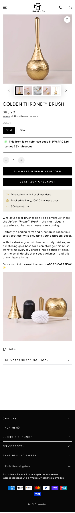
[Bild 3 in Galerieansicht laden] (37, 90)
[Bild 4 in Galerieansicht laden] (47, 90)
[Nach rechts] (66, 90)
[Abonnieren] (70, 466)
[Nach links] (9, 90)
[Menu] (4, 7)
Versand (6, 116)
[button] (61, 7)
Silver (23, 130)
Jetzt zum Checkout (37, 181)
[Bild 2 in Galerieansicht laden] (28, 90)
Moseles (42, 504)
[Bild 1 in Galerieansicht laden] (19, 90)
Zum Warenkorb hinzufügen (37, 171)
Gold (9, 130)
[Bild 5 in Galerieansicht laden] (56, 90)
